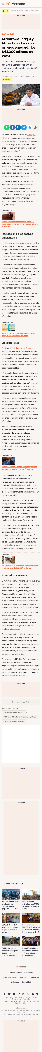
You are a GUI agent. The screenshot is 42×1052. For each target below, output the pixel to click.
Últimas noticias (15, 973)
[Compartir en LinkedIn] (18, 127)
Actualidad (8, 34)
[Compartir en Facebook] (12, 127)
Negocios (23, 977)
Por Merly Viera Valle (9, 76)
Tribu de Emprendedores (28, 997)
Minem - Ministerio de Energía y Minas (20, 717)
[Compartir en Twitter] (24, 127)
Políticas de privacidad (31, 1001)
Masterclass (16, 999)
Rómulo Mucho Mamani (14, 721)
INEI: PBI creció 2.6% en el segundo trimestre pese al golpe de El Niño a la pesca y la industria (10, 905)
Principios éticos (21, 1003)
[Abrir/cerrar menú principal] (3, 4)
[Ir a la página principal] (16, 3)
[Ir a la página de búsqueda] (38, 4)
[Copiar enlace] (35, 127)
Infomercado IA (11, 997)
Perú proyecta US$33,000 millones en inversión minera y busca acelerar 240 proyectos (31, 928)
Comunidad (26, 982)
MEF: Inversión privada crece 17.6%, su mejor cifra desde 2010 (30, 905)
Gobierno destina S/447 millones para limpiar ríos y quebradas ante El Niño (10, 951)
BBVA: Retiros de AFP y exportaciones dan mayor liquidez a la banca (10, 928)
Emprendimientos (10, 977)
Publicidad (26, 999)
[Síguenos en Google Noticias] (29, 127)
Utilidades (15, 982)
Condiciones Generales (12, 1001)
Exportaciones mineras (14, 712)
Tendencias (34, 977)
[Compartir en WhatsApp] (7, 127)
